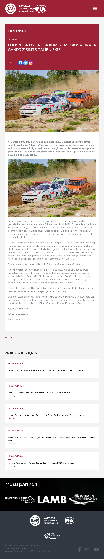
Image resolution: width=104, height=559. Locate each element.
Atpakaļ (9, 337)
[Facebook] (20, 62)
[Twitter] (25, 62)
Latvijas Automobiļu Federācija (27, 546)
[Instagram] (31, 62)
